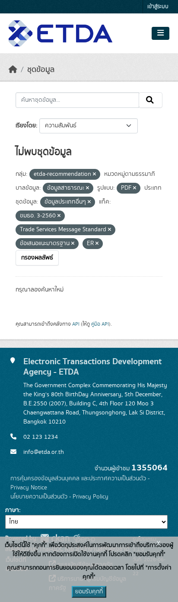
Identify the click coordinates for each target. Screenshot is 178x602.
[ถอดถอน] (94, 174)
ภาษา (12, 510)
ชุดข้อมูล (40, 69)
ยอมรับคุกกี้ (89, 591)
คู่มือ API (100, 324)
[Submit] (150, 100)
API (75, 324)
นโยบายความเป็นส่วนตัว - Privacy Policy (59, 496)
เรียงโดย (26, 125)
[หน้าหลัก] (13, 69)
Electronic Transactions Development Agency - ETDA (92, 366)
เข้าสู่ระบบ (157, 7)
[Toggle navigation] (160, 33)
